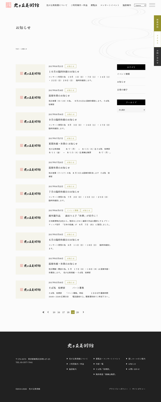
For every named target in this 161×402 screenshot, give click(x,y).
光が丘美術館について (56, 5)
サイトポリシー (138, 388)
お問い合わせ (134, 369)
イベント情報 (123, 73)
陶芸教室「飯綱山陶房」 (106, 374)
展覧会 (94, 5)
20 (77, 312)
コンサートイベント (109, 5)
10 (54, 312)
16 (59, 312)
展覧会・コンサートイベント (108, 358)
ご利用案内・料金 (79, 5)
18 (68, 312)
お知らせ (121, 81)
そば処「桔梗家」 (103, 369)
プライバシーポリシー (118, 388)
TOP (17, 49)
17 (63, 312)
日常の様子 (122, 89)
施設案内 (127, 5)
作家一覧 (99, 363)
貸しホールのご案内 (136, 358)
